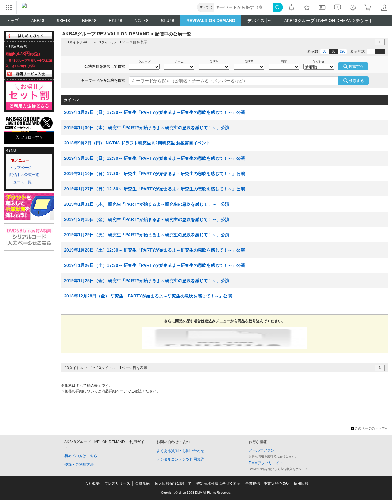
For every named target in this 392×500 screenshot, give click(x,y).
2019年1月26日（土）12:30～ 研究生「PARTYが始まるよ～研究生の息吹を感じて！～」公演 (154, 250)
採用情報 (301, 483)
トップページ (20, 168)
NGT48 (141, 20)
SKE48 (63, 20)
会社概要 (92, 483)
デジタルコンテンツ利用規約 (180, 459)
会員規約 (142, 483)
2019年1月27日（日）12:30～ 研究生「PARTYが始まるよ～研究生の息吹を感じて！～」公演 (154, 188)
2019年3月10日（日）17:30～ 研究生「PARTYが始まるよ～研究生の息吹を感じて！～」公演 (154, 173)
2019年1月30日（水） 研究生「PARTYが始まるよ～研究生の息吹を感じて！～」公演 (146, 127)
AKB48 (37, 20)
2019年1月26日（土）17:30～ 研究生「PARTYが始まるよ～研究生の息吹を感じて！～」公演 (154, 265)
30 (324, 51)
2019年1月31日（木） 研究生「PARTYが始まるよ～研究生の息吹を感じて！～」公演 (146, 204)
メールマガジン (261, 450)
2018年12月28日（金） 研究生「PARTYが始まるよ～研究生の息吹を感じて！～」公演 (148, 295)
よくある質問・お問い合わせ (180, 451)
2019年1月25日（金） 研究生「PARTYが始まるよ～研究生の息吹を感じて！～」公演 (146, 280)
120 (342, 51)
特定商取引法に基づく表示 (218, 483)
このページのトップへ (371, 428)
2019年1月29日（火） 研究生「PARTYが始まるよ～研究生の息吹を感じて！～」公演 (146, 234)
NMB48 (89, 20)
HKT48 (115, 20)
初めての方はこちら (80, 456)
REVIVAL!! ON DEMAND (211, 20)
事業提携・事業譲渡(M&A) (267, 483)
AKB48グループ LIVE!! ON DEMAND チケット (328, 20)
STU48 (167, 20)
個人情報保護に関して (173, 483)
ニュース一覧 (20, 182)
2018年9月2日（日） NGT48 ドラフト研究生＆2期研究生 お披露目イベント (137, 142)
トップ (12, 20)
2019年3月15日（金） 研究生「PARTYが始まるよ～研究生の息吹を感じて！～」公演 (146, 219)
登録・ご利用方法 (79, 464)
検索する (356, 81)
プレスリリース (117, 483)
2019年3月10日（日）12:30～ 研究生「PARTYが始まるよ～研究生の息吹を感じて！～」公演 (154, 158)
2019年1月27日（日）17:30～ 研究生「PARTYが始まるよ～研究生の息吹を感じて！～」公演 (154, 112)
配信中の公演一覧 (24, 175)
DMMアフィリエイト (266, 463)
